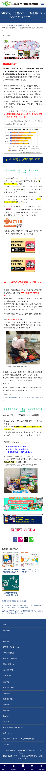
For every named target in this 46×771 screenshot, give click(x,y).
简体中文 (6, 722)
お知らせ (12, 25)
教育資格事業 (8, 699)
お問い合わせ (8, 733)
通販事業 (6, 682)
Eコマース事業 (8, 688)
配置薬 (24, 601)
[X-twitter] (26, 539)
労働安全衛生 (6, 601)
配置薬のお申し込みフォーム (13, 727)
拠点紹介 (6, 705)
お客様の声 (7, 675)
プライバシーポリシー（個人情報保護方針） (19, 739)
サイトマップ (8, 744)
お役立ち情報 (22, 25)
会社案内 (6, 630)
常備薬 (14, 601)
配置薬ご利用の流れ (10, 658)
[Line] (31, 539)
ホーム (5, 624)
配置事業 (6, 641)
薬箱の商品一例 (8, 664)
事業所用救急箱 (8, 653)
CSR (4, 636)
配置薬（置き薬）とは (11, 647)
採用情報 (6, 710)
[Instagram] (20, 539)
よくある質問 (8, 670)
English (5, 716)
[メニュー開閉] (42, 4)
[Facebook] (15, 539)
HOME (4, 25)
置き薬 (19, 601)
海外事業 (6, 693)
